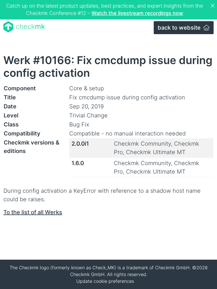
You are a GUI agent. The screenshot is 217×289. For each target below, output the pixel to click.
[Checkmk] (24, 26)
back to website (180, 27)
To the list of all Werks (32, 212)
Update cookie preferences (105, 281)
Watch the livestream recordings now (137, 13)
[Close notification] (213, 6)
